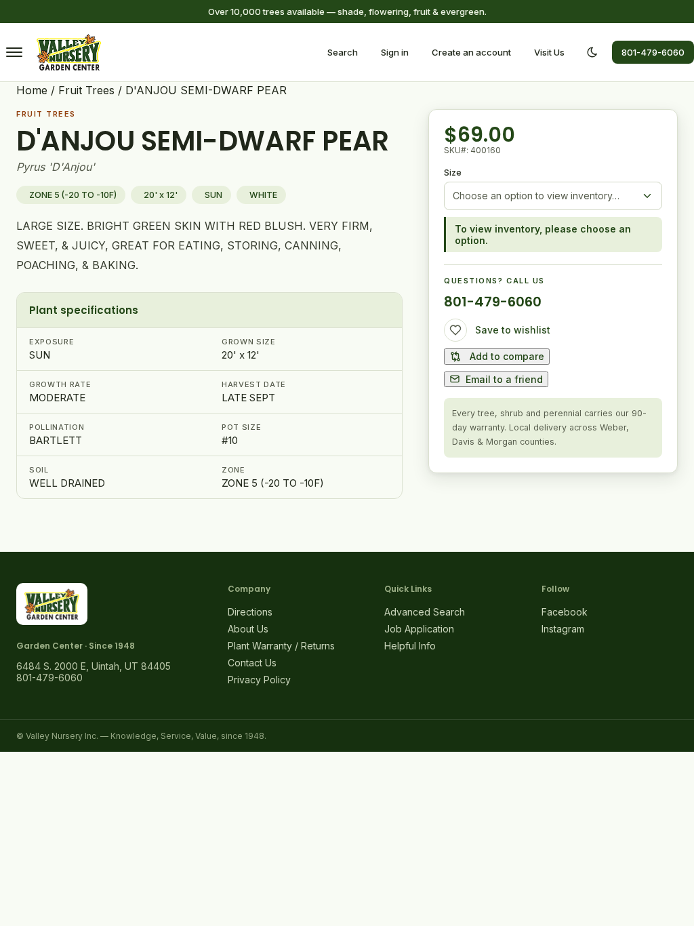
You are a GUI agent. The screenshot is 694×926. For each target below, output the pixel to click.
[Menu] (14, 52)
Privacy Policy (259, 679)
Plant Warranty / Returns (281, 645)
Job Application (419, 629)
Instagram (563, 629)
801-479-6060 (653, 52)
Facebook (565, 612)
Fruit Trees (86, 90)
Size (453, 172)
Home (31, 90)
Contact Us (252, 662)
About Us (248, 629)
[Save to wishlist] (455, 330)
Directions (250, 612)
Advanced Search (424, 612)
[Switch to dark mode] (592, 52)
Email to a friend (504, 379)
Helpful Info (410, 645)
